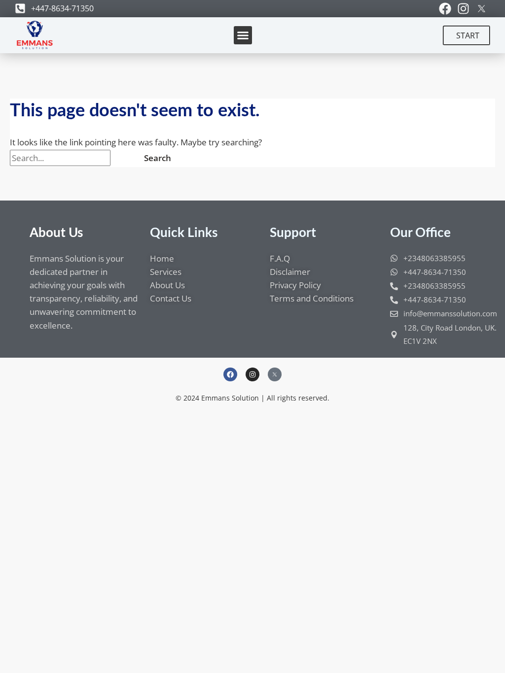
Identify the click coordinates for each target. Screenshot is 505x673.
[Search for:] (72, 158)
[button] (243, 35)
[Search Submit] (122, 158)
